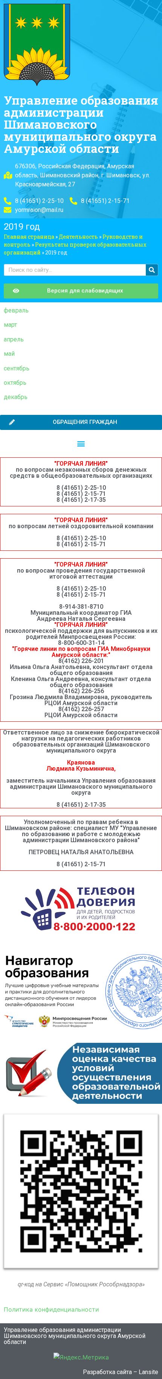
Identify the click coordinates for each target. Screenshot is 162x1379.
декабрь (16, 397)
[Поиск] (152, 270)
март (10, 324)
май (9, 353)
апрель (14, 339)
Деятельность (78, 236)
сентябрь (16, 368)
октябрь (15, 382)
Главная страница (29, 236)
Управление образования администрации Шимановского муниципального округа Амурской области (81, 124)
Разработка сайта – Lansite (120, 1372)
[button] (81, 443)
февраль (16, 310)
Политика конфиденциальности (51, 1309)
